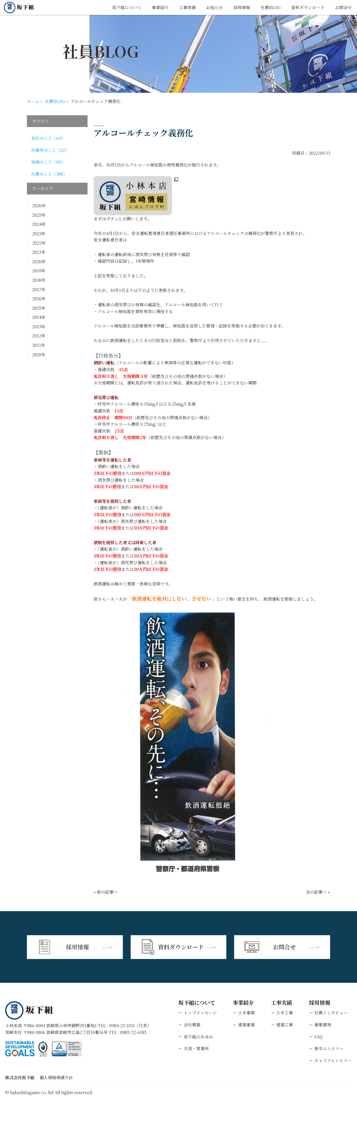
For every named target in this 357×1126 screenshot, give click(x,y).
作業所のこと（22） (50, 150)
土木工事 (284, 1013)
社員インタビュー (331, 1013)
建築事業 (246, 1025)
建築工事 (284, 1025)
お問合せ (343, 7)
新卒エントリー (329, 1048)
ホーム (33, 101)
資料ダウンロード (308, 7)
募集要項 (322, 1025)
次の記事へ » (318, 892)
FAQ (318, 1037)
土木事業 (246, 1013)
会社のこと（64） (48, 138)
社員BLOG (271, 7)
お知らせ (214, 7)
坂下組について (126, 7)
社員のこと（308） (49, 174)
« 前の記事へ (106, 892)
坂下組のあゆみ (198, 1037)
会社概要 (192, 1025)
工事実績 (187, 7)
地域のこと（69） (48, 162)
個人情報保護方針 (56, 1078)
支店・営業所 (196, 1048)
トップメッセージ (200, 1013)
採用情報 (241, 7)
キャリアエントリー (333, 1061)
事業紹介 (160, 7)
